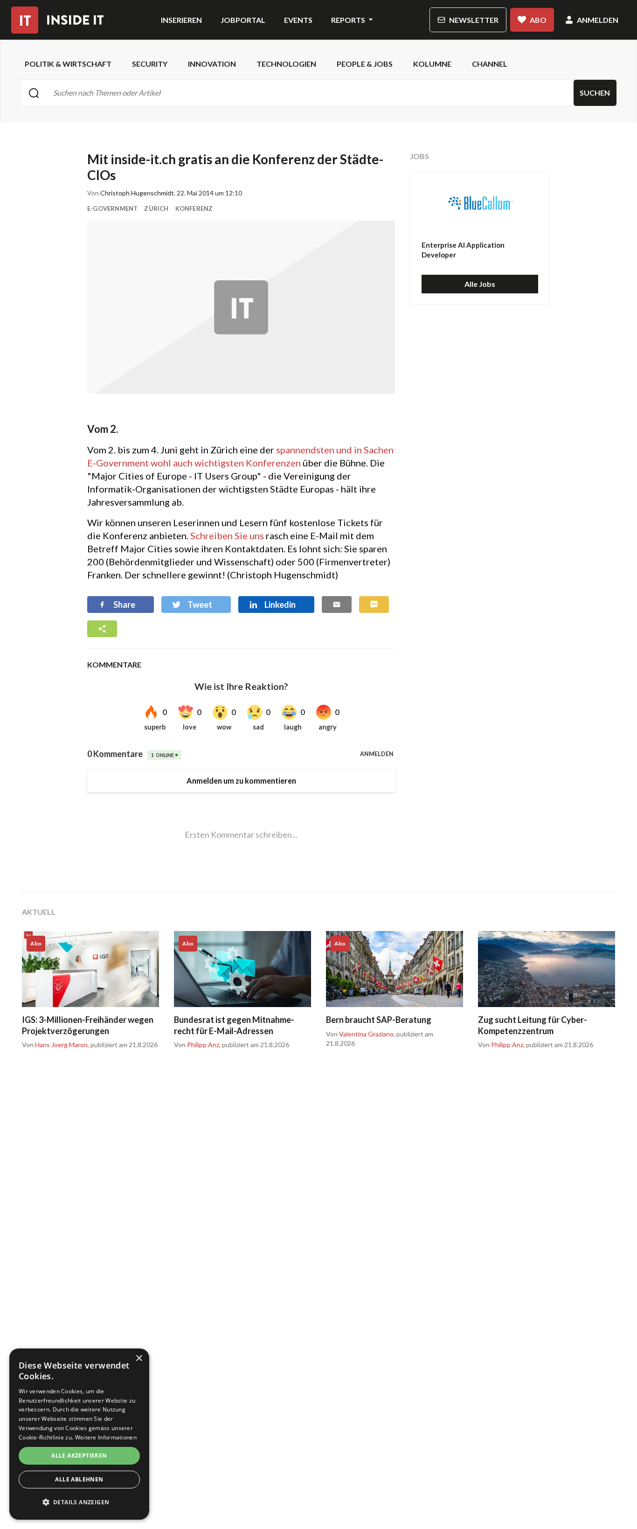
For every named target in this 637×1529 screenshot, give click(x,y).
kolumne (432, 63)
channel (489, 63)
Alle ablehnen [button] (79, 1479)
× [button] (138, 1358)
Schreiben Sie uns (227, 535)
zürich (156, 208)
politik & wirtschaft (68, 63)
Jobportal (243, 19)
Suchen (595, 92)
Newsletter (474, 19)
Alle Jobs (479, 283)
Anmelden (597, 19)
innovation (212, 63)
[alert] (79, 1434)
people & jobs (365, 63)
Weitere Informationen (106, 1437)
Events (298, 19)
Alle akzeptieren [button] (79, 1456)
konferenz (194, 208)
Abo (538, 19)
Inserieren (181, 19)
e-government (112, 208)
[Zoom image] (241, 307)
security (149, 63)
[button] (79, 1502)
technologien (286, 63)
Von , (55, 1045)
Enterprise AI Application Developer (463, 250)
